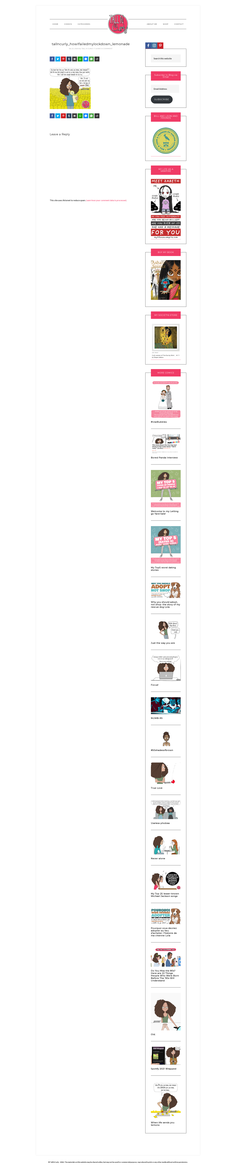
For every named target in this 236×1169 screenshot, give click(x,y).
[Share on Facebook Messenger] (85, 59)
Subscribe (161, 99)
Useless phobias (160, 823)
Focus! (154, 685)
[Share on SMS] (91, 59)
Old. (153, 1034)
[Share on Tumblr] (69, 59)
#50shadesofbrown (162, 750)
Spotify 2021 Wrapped (163, 1068)
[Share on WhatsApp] (80, 59)
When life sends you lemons (162, 1123)
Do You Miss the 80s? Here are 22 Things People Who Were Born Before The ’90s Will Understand (165, 975)
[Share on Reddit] (97, 59)
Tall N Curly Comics (118, 24)
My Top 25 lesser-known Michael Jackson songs (165, 894)
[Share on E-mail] (74, 59)
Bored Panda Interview (164, 457)
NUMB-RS (157, 718)
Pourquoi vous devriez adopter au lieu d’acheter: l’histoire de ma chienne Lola (164, 932)
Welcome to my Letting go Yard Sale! (165, 512)
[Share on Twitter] (57, 59)
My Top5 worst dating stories (163, 568)
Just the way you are (163, 643)
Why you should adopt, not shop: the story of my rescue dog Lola (165, 604)
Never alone (158, 858)
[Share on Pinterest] (63, 59)
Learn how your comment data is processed (106, 200)
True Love (157, 788)
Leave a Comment (104, 49)
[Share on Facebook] (52, 59)
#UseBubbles (159, 422)
